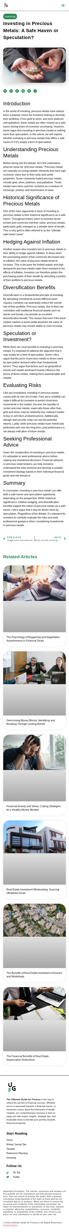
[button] (63, 5)
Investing (10, 16)
